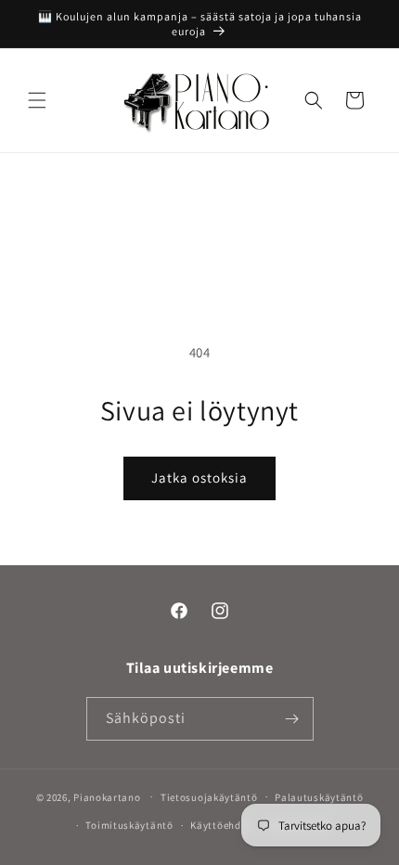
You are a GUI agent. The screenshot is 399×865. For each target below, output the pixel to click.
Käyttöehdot (220, 825)
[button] (37, 100)
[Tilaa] (292, 719)
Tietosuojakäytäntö (209, 797)
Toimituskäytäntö (129, 825)
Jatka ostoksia (199, 477)
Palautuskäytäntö (319, 797)
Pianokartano (106, 796)
